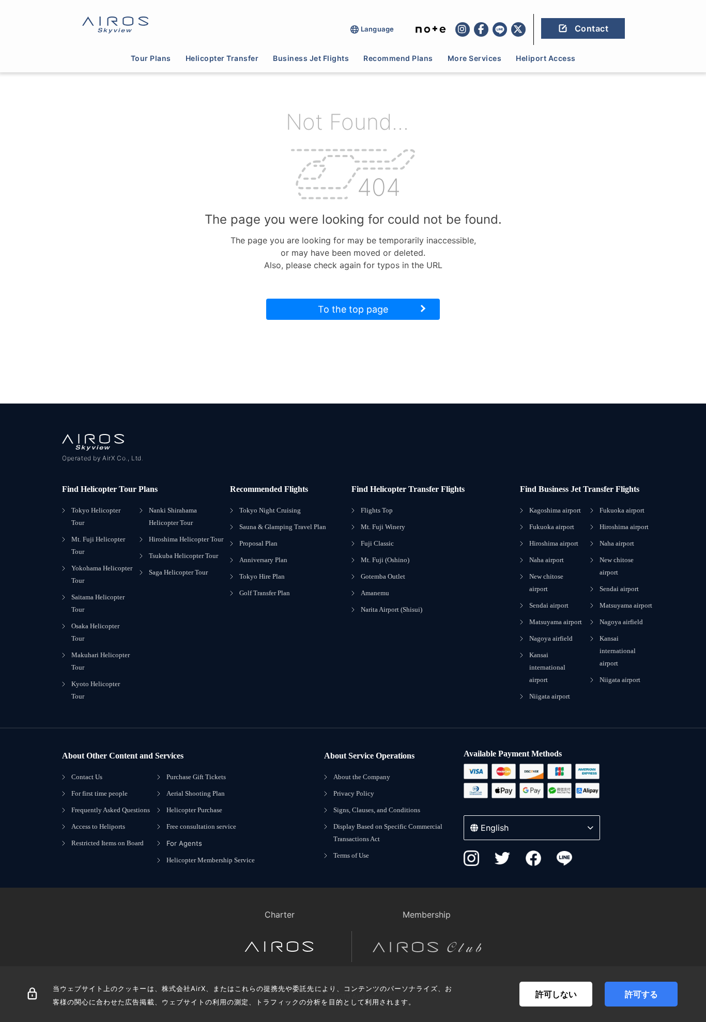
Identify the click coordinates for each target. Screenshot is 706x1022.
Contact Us (86, 777)
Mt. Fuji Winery (383, 527)
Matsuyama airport (555, 622)
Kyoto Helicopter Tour (95, 690)
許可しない (556, 994)
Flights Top (377, 510)
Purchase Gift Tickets (196, 777)
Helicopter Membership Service (210, 860)
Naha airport (546, 560)
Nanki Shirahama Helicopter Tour (173, 516)
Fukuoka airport (551, 527)
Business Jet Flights (311, 58)
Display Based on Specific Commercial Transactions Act (387, 833)
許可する (641, 994)
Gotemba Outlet (383, 576)
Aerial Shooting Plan (195, 793)
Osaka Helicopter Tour (95, 632)
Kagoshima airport (555, 510)
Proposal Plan (258, 543)
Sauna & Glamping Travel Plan (282, 527)
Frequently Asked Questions (110, 810)
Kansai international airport (547, 667)
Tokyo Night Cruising (270, 510)
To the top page (353, 309)
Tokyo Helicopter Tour (95, 516)
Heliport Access (546, 58)
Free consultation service (201, 826)
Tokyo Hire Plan (262, 576)
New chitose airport (546, 582)
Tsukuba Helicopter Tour (183, 556)
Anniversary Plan (263, 560)
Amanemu (375, 593)
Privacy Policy (353, 793)
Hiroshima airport (553, 543)
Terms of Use (351, 855)
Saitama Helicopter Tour (98, 603)
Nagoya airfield (551, 638)
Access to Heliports (98, 826)
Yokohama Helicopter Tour (101, 574)
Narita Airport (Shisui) (391, 609)
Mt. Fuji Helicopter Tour (98, 545)
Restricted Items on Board (107, 843)
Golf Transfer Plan (264, 593)
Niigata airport (549, 696)
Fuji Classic (377, 543)
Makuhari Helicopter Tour (100, 661)
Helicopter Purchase (194, 810)
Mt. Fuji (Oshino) (385, 560)
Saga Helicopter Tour (178, 572)
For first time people (99, 793)
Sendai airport (549, 605)
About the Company (361, 777)
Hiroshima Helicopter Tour (186, 539)
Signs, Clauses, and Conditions (376, 810)
